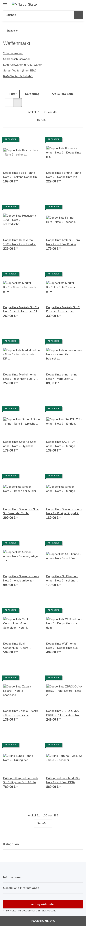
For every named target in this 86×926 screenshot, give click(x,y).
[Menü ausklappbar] (5, 3)
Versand (51, 910)
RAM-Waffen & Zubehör (18, 76)
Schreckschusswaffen (17, 58)
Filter (12, 93)
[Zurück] (6, 120)
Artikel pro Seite (63, 93)
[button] (67, 4)
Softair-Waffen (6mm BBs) (19, 70)
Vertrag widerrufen (43, 904)
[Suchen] (78, 15)
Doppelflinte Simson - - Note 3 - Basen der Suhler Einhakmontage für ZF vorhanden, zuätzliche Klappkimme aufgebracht (21, 511)
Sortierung (32, 93)
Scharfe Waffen (13, 53)
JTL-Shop (50, 920)
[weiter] (79, 120)
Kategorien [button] (11, 844)
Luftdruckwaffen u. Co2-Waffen (22, 64)
